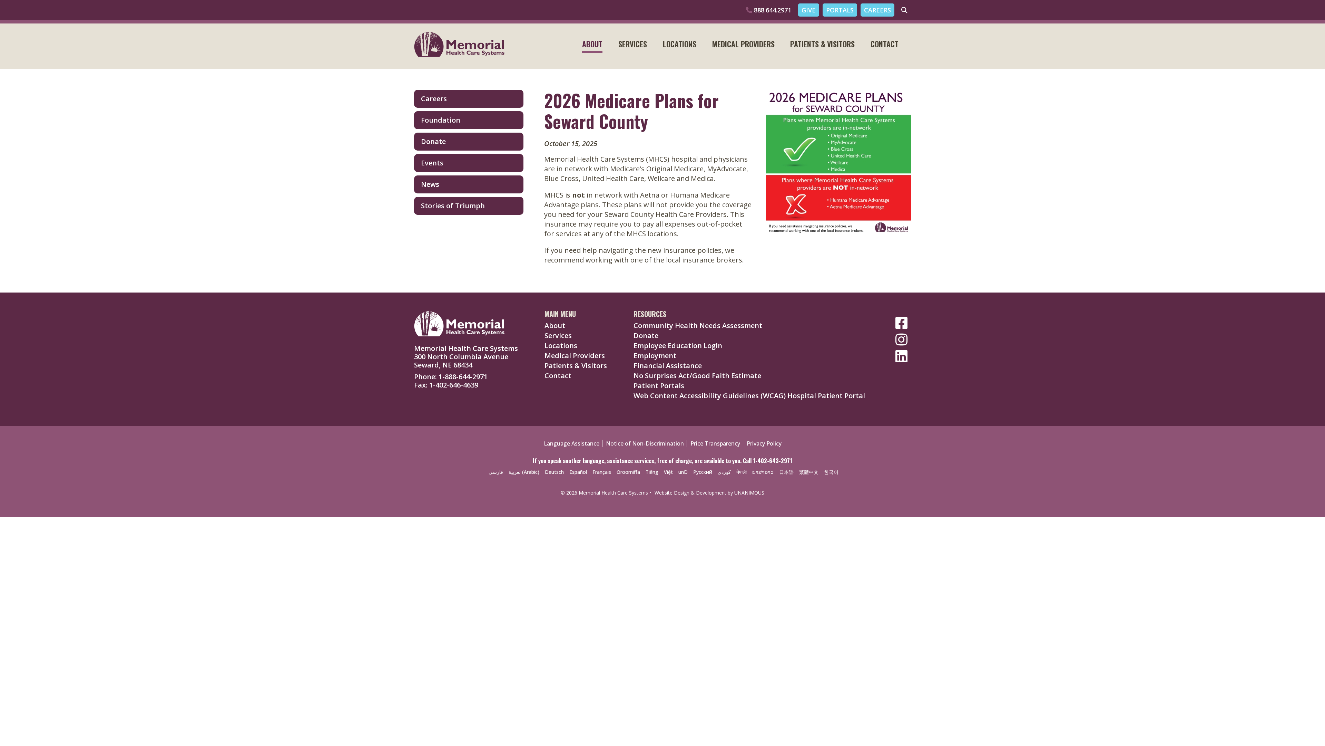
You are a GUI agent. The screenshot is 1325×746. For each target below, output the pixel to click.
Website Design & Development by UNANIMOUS (709, 492)
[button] (831, 246)
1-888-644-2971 (463, 376)
